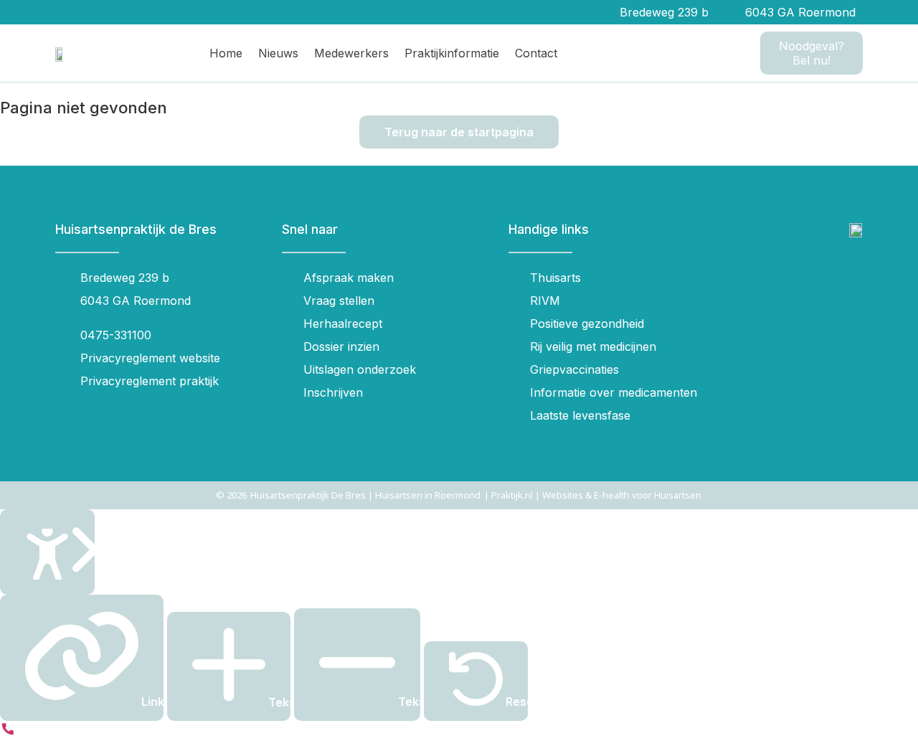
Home (225, 53)
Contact (536, 53)
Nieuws (278, 53)
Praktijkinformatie (451, 53)
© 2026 (231, 495)
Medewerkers (351, 53)
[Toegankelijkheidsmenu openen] (47, 552)
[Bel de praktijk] (8, 732)
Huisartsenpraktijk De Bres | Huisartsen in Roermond (365, 495)
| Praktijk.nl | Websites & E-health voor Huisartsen (592, 495)
